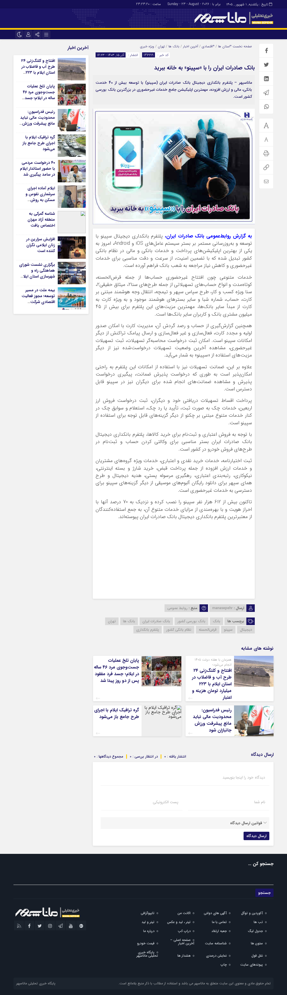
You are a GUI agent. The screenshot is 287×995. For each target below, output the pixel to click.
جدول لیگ (255, 931)
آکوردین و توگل (252, 913)
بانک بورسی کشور (191, 621)
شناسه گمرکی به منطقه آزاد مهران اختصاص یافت (41, 220)
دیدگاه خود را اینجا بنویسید (244, 777)
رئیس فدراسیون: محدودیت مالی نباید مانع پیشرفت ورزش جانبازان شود (212, 720)
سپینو (228, 630)
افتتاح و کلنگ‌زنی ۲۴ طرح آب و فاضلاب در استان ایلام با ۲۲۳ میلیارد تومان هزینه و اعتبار (212, 684)
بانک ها (173, 46)
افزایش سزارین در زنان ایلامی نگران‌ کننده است (40, 245)
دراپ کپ (184, 931)
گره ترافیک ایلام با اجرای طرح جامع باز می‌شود (116, 713)
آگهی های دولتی (215, 913)
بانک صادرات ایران (156, 621)
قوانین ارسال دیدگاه (246, 823)
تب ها (258, 922)
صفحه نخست (242, 46)
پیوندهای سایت (251, 964)
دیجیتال (246, 630)
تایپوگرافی (147, 913)
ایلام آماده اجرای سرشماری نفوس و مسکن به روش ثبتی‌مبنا (40, 197)
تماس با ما (219, 922)
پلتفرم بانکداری (147, 630)
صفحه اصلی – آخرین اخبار (182, 941)
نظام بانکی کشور (178, 630)
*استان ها (225, 46)
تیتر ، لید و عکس (179, 922)
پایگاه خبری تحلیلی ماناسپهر (147, 954)
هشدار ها (184, 955)
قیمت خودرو (145, 943)
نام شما (259, 802)
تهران (161, 46)
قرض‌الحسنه (208, 630)
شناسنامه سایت (216, 943)
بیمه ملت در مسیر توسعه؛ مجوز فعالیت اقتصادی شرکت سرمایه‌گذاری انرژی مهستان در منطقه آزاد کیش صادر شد (37, 305)
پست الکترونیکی (165, 802)
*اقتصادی (208, 46)
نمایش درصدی (216, 955)
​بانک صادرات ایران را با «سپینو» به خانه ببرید (204, 67)
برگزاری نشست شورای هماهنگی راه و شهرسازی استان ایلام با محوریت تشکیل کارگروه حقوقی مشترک (37, 279)
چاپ (224, 964)
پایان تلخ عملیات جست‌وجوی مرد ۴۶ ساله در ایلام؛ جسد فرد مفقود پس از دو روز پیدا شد (116, 670)
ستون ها (257, 943)
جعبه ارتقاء (219, 931)
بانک (216, 621)
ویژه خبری (147, 46)
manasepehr (222, 608)
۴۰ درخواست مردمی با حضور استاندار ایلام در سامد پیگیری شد (37, 169)
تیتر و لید (148, 922)
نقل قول (257, 955)
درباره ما (148, 931)
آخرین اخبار (190, 46)
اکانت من (184, 913)
